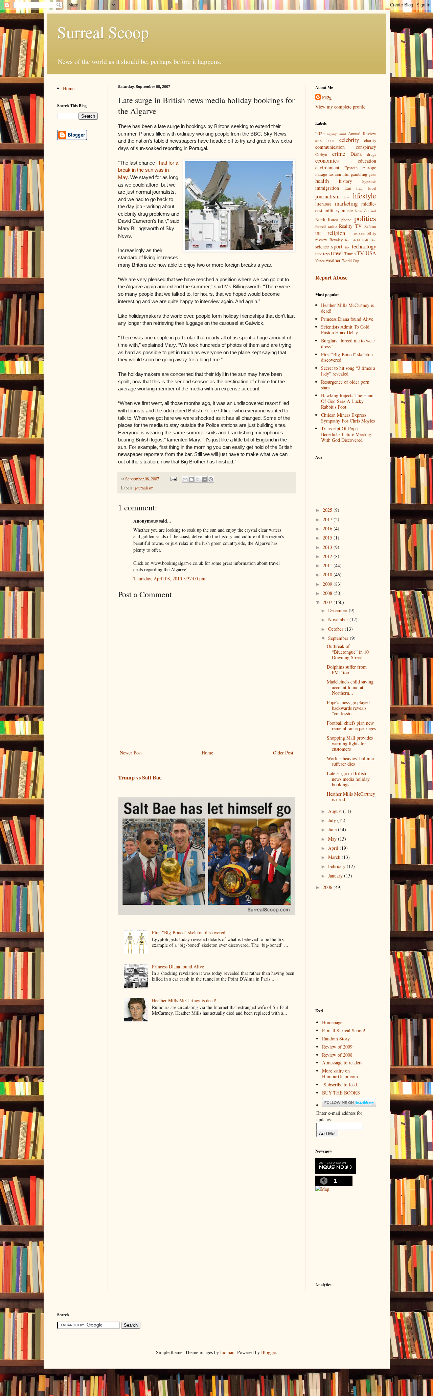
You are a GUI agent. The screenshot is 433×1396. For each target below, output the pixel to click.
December (338, 610)
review (321, 240)
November (338, 619)
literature (323, 204)
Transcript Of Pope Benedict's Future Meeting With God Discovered (346, 434)
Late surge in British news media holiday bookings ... (348, 779)
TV (360, 253)
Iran (347, 188)
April (334, 848)
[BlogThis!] (191, 479)
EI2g (327, 97)
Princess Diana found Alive (178, 966)
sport (337, 246)
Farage (321, 174)
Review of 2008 (337, 1055)
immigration (327, 188)
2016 (328, 528)
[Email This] (185, 479)
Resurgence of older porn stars (345, 385)
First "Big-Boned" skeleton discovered (188, 932)
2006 (328, 887)
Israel (372, 188)
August (335, 811)
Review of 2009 (337, 1046)
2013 (328, 547)
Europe (369, 167)
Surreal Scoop (103, 32)
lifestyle (364, 195)
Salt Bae (369, 239)
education (367, 161)
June (333, 829)
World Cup (350, 260)
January (336, 875)
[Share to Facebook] (204, 479)
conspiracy (366, 147)
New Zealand (365, 210)
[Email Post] (173, 479)
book (330, 140)
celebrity (349, 140)
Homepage (332, 1022)
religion (336, 233)
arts (318, 140)
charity (370, 140)
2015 (328, 537)
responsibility (364, 233)
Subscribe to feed (340, 1084)
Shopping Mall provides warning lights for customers (350, 743)
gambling (359, 174)
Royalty (336, 240)
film (345, 174)
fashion (334, 174)
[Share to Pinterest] (210, 479)
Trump (350, 254)
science (322, 246)
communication (330, 147)
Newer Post (131, 752)
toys (326, 254)
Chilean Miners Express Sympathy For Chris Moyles (348, 418)
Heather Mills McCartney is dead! (184, 1000)
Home (207, 752)
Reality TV (350, 226)
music (347, 210)
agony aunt (336, 133)
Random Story (336, 1038)
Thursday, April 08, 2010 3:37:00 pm (169, 578)
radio (332, 226)
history (345, 181)
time (318, 253)
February (337, 866)
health (322, 181)
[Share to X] (198, 479)
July (332, 820)
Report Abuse (331, 277)
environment (327, 167)
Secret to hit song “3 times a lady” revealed (348, 371)
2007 (328, 602)
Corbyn (321, 154)
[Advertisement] (349, 479)
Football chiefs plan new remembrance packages (351, 726)
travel (337, 253)
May (333, 839)
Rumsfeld (352, 239)
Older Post (283, 752)
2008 (328, 593)
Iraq (359, 188)
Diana (356, 154)
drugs (371, 154)
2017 (328, 519)
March (335, 857)
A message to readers (342, 1062)
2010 (328, 574)
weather (333, 260)
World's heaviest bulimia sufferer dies (350, 761)
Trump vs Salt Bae (139, 777)
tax (347, 246)
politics (365, 218)
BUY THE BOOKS (341, 1092)
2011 (328, 565)
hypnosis (369, 181)
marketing (346, 203)
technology (364, 246)
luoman (227, 1352)
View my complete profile (340, 106)
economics (327, 160)
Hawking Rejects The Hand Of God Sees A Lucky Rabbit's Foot (347, 401)
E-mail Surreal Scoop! (343, 1030)
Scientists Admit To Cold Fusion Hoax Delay (345, 329)
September (339, 638)
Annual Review (362, 134)
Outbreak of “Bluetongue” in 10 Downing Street (348, 652)
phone (346, 219)
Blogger (268, 1352)
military (332, 210)
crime (338, 154)
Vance (320, 260)
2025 (320, 133)
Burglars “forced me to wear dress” (348, 343)
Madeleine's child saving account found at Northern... (350, 687)
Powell (320, 226)
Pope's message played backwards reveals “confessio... (348, 708)
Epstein (351, 168)
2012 (328, 556)
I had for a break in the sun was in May (148, 170)
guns (372, 174)
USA (370, 253)
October (336, 629)
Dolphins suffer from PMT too (347, 670)
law (346, 196)
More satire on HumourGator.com (340, 1073)
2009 (328, 584)
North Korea (327, 219)
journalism (144, 488)
